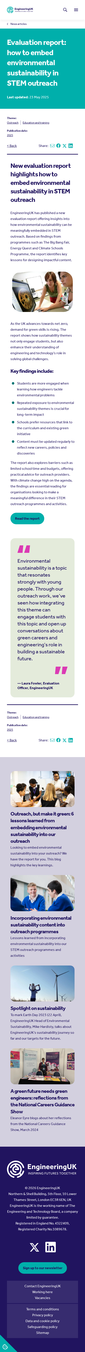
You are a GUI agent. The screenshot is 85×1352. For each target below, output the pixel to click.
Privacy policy (42, 1315)
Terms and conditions (42, 1309)
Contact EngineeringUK (42, 1286)
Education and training (36, 122)
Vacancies (42, 1298)
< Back (12, 146)
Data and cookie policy (43, 1321)
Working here (42, 1292)
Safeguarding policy (42, 1327)
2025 (10, 135)
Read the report (27, 518)
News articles (18, 24)
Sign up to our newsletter (42, 1268)
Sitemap (42, 1333)
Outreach (13, 122)
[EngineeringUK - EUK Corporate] (20, 10)
